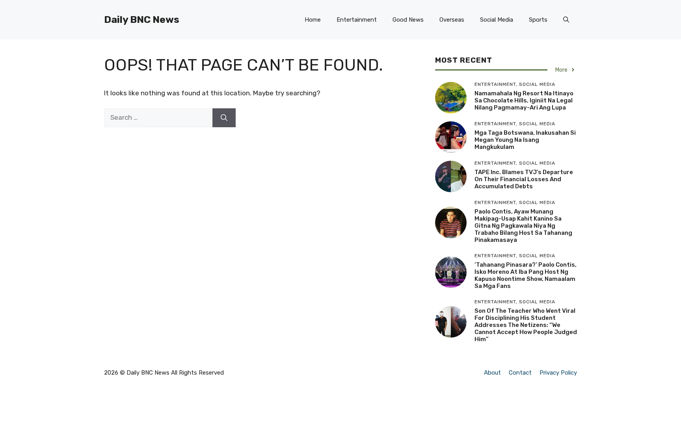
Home (313, 19)
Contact (520, 372)
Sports (538, 19)
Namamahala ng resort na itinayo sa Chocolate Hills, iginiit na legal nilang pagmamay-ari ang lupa (523, 100)
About (492, 372)
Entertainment (357, 19)
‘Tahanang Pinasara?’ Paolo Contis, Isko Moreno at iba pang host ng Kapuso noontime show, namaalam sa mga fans (525, 275)
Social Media (496, 19)
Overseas (451, 19)
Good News (408, 19)
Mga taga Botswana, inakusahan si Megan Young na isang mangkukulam (525, 139)
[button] (566, 20)
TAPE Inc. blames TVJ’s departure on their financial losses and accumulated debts (523, 179)
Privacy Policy (558, 372)
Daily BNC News (141, 19)
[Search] (224, 117)
